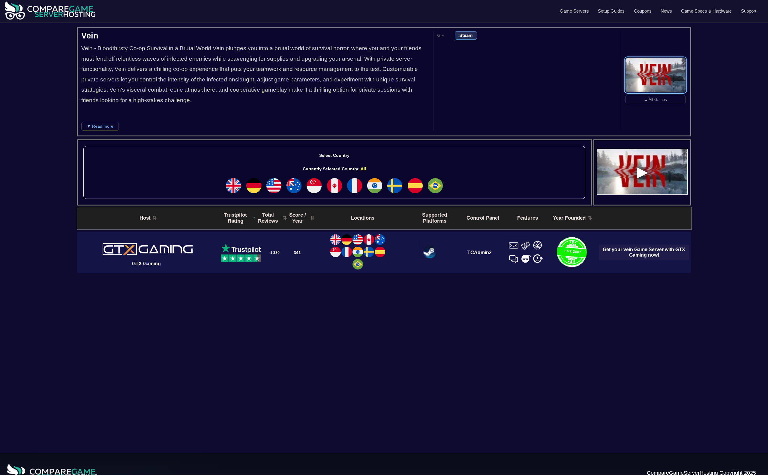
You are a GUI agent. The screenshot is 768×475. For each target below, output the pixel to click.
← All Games (655, 99)
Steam (465, 35)
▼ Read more (100, 126)
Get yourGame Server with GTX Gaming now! (644, 252)
